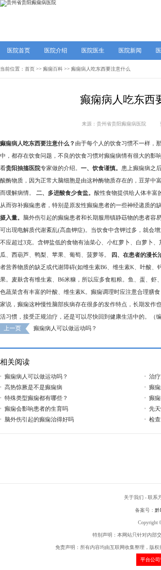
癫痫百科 (53, 69)
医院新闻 (130, 50)
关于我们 (134, 497)
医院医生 (92, 50)
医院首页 (18, 50)
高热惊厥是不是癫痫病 (33, 387)
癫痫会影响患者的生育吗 (36, 409)
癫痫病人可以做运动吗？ (65, 328)
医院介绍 (55, 50)
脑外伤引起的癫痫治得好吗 (39, 419)
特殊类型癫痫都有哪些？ (36, 398)
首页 (30, 69)
